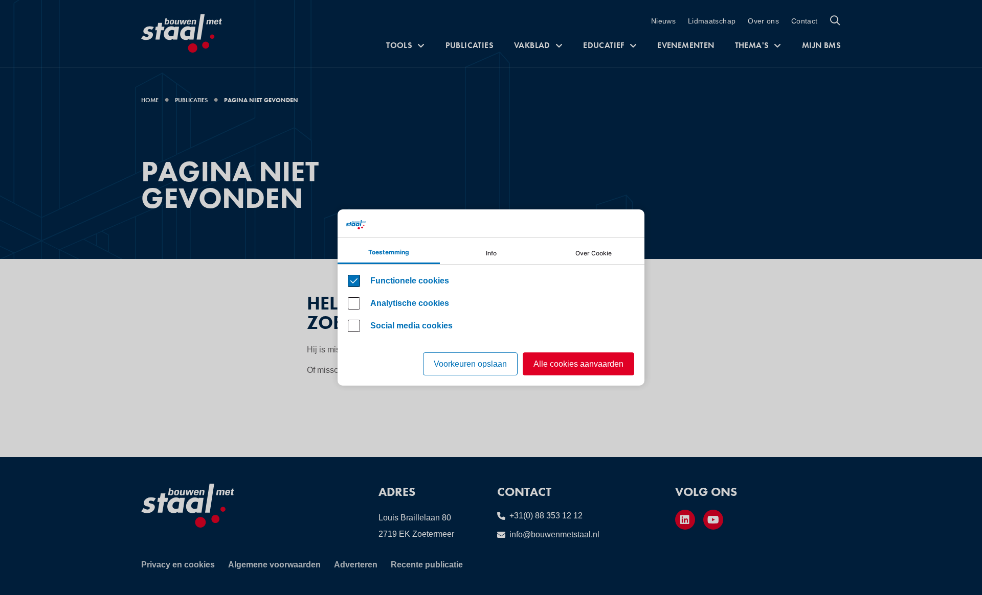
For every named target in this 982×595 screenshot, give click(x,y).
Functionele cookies (409, 280)
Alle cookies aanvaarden (578, 364)
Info (491, 253)
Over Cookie (593, 253)
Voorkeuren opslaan (470, 364)
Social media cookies (411, 325)
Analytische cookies (409, 303)
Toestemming (388, 252)
